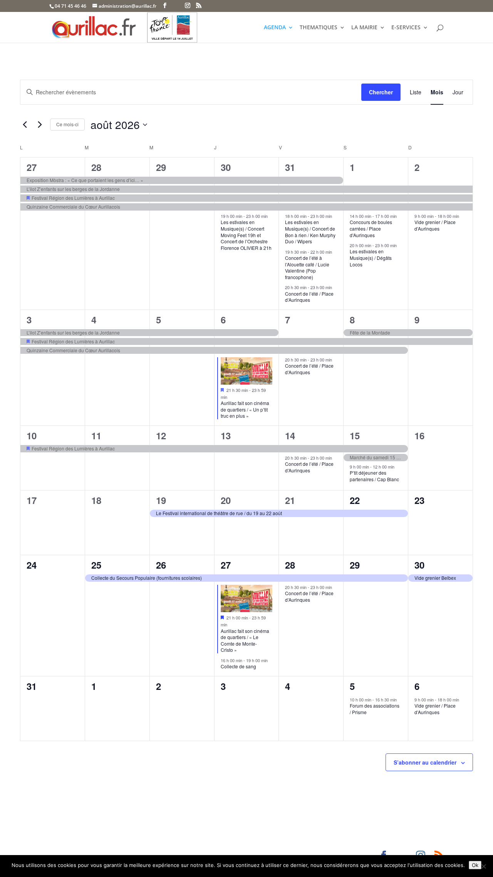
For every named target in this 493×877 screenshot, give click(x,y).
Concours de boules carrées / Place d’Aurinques (371, 228)
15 (355, 435)
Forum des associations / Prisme (374, 708)
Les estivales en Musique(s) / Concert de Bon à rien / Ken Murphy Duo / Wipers (310, 231)
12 (161, 435)
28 (96, 167)
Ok (475, 865)
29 (161, 167)
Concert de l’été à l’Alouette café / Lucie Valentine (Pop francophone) (307, 267)
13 (226, 435)
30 (226, 167)
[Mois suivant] (39, 124)
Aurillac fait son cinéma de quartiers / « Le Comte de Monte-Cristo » (245, 640)
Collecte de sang (238, 666)
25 (96, 564)
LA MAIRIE (364, 28)
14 (290, 435)
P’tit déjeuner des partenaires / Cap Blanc (374, 475)
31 (290, 167)
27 (32, 167)
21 (290, 500)
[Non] (483, 866)
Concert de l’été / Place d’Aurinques (309, 296)
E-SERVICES (406, 28)
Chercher (381, 92)
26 (161, 564)
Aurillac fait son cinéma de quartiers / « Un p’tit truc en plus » (245, 409)
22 (355, 500)
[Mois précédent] (24, 124)
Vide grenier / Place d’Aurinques (435, 225)
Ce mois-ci (67, 124)
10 (32, 435)
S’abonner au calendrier (425, 762)
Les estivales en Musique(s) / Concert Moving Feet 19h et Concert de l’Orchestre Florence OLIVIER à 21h (246, 235)
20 (226, 500)
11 (96, 435)
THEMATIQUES (318, 28)
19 (161, 500)
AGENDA (275, 28)
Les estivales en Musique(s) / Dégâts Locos (371, 257)
